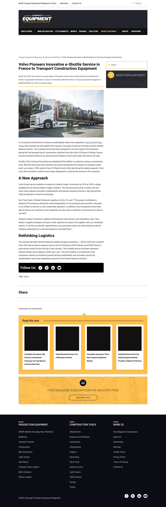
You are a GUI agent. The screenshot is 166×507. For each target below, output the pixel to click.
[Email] (47, 292)
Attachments (62, 31)
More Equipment (109, 31)
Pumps (73, 482)
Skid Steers (26, 31)
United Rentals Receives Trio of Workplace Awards (67, 356)
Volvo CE (89, 142)
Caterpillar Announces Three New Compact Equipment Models (98, 357)
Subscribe (136, 31)
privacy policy (46, 83)
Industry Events (76, 467)
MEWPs (74, 31)
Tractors (93, 31)
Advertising (118, 442)
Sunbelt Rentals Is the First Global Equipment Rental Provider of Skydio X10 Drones (130, 357)
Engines (83, 31)
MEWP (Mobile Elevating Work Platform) (36, 431)
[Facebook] (33, 292)
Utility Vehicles (25, 472)
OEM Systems (76, 477)
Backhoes (23, 437)
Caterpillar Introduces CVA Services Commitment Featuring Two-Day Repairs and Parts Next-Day (35, 359)
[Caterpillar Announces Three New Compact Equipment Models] (98, 339)
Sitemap (117, 447)
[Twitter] (38, 292)
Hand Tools (74, 462)
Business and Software (80, 437)
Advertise (64, 3)
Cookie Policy (119, 452)
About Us (117, 437)
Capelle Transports (63, 145)
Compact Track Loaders (29, 467)
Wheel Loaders (25, 477)
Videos (125, 31)
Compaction (75, 442)
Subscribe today (83, 397)
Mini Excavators (45, 31)
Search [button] (133, 3)
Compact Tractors (26, 442)
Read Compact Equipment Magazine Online (37, 3)
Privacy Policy (119, 457)
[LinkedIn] (42, 292)
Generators (74, 457)
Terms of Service (120, 462)
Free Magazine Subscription (125, 431)
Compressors (24, 447)
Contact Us (76, 3)
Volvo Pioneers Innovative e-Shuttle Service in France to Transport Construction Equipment (59, 66)
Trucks (72, 487)
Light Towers (24, 457)
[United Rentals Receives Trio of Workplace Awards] (67, 339)
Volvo (26, 276)
